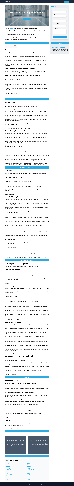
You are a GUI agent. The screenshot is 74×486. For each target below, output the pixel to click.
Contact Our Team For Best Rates (27, 98)
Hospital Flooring (12, 28)
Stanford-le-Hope (30, 473)
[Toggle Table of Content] (14, 46)
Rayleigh (7, 475)
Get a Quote (26, 18)
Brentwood (29, 464)
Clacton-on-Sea (9, 474)
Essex (7, 479)
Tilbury (28, 479)
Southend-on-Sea (30, 470)
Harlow (28, 463)
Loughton (29, 474)
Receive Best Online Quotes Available (26, 167)
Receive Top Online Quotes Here (27, 260)
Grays (28, 478)
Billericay (7, 473)
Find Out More (26, 377)
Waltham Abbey (30, 475)
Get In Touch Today (27, 42)
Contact (66, 1)
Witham (13, 428)
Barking (16, 428)
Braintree (6, 428)
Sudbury (9, 428)
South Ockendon (30, 476)
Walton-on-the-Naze (30, 469)
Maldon (7, 467)
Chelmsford (8, 468)
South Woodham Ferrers (10, 470)
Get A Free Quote (27, 456)
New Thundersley (9, 478)
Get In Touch (60, 43)
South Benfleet (30, 467)
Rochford (7, 476)
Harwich (28, 468)
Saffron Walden (8, 469)
